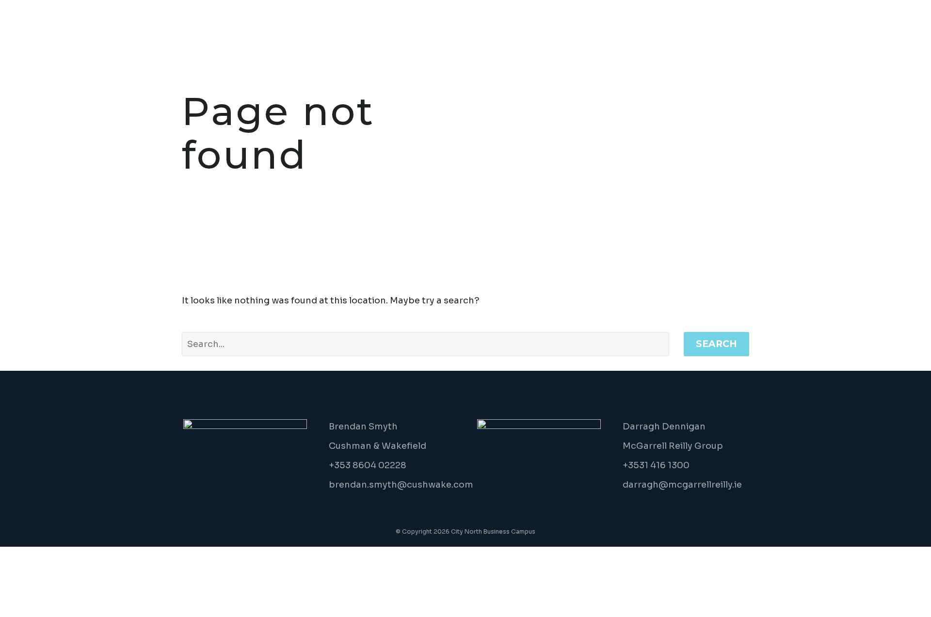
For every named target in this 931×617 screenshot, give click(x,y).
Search (716, 343)
